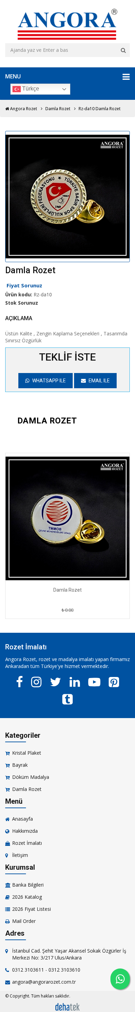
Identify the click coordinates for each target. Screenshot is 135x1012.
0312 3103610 (64, 969)
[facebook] (19, 681)
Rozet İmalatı (27, 843)
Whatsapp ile (48, 380)
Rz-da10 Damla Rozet (99, 109)
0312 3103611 (28, 969)
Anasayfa (22, 818)
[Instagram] (36, 681)
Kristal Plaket (26, 753)
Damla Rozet (57, 109)
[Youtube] (94, 681)
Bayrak (20, 765)
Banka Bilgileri (28, 884)
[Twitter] (55, 681)
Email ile (99, 380)
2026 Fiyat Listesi (31, 909)
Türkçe (30, 89)
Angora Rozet (23, 109)
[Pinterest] (114, 681)
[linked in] (74, 681)
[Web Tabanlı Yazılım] (67, 1006)
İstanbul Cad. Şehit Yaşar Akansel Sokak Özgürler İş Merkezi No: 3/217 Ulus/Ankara (69, 954)
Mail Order (24, 921)
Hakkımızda (25, 831)
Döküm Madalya (30, 777)
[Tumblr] (67, 699)
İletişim (20, 855)
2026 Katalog (27, 897)
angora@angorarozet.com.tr (44, 981)
